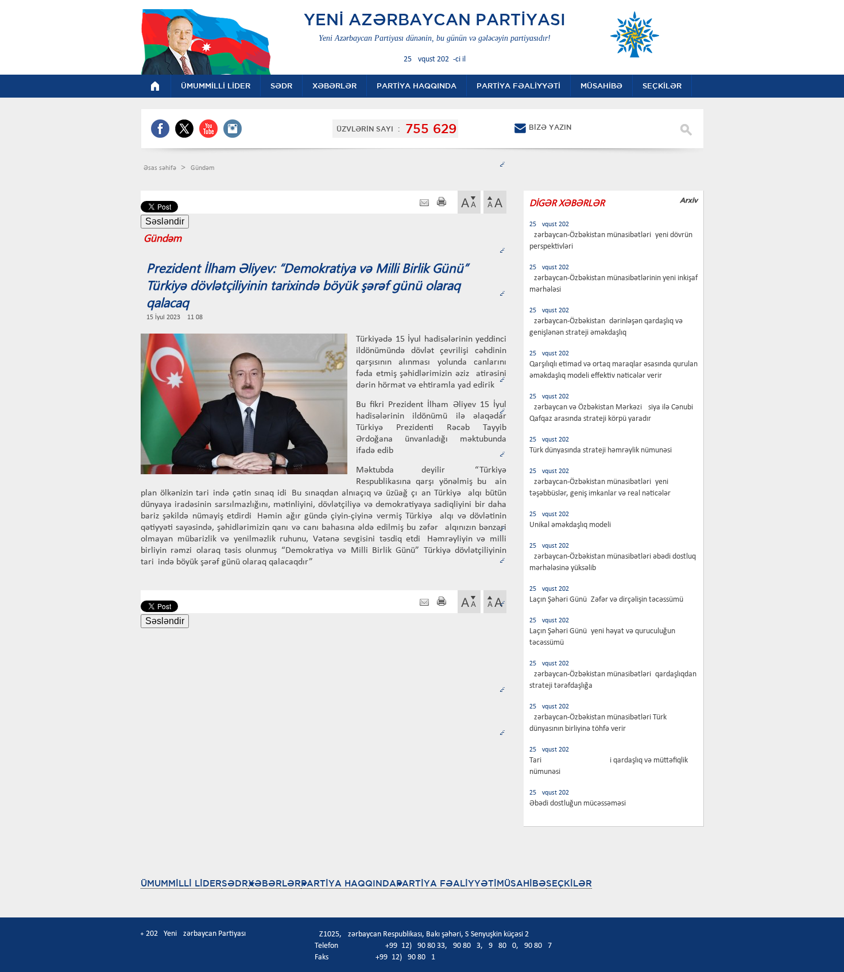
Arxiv (689, 200)
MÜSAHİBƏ (521, 883)
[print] (441, 203)
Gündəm (203, 168)
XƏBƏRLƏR (274, 883)
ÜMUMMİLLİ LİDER (181, 883)
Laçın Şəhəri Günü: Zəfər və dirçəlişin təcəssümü (606, 599)
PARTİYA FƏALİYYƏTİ (446, 883)
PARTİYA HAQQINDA (348, 883)
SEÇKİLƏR (569, 883)
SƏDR (235, 883)
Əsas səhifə (161, 168)
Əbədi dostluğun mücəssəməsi (577, 803)
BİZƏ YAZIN (550, 127)
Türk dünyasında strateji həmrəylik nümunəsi (600, 450)
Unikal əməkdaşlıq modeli (570, 525)
